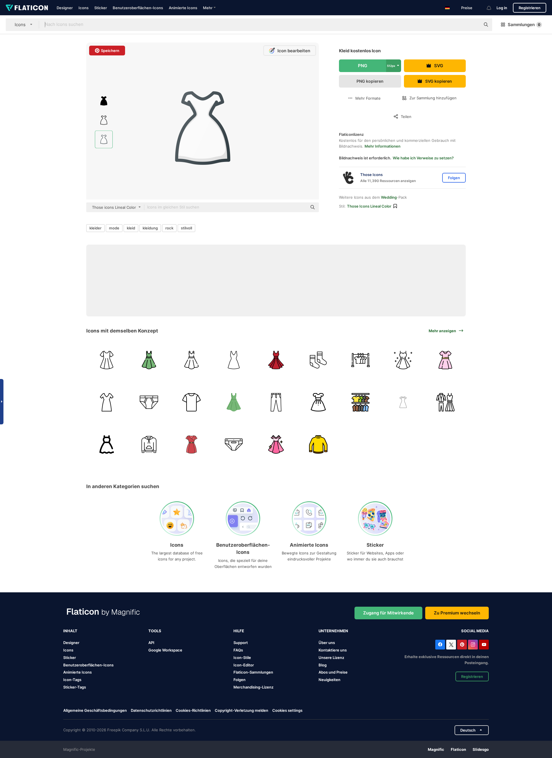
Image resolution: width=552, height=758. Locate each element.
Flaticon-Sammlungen (253, 672)
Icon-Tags (72, 679)
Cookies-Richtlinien (193, 710)
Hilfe (238, 631)
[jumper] (318, 444)
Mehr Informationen (382, 146)
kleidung (150, 228)
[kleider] (360, 360)
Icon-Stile (242, 657)
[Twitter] (451, 644)
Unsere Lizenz (331, 657)
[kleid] (107, 360)
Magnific (436, 749)
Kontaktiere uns (333, 650)
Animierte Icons (183, 7)
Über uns (327, 642)
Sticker (100, 7)
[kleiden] (360, 402)
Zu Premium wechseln (457, 613)
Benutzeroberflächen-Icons (138, 7)
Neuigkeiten (329, 679)
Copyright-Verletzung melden (241, 710)
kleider (95, 228)
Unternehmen (333, 631)
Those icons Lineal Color (369, 206)
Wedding (389, 197)
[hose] (276, 402)
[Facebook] (440, 644)
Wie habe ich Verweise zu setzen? (423, 158)
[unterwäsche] (149, 402)
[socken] (318, 360)
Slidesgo (481, 749)
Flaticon (458, 749)
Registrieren (529, 7)
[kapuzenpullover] (149, 444)
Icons (83, 7)
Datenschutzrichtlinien (151, 710)
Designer (65, 7)
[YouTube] (484, 644)
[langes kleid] (107, 402)
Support (240, 642)
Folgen (239, 679)
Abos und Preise (333, 672)
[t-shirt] (191, 402)
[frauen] (403, 402)
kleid (131, 228)
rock (169, 228)
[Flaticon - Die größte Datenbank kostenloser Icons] (27, 8)
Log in (502, 7)
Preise (466, 7)
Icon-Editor (243, 665)
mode (114, 228)
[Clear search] (473, 24)
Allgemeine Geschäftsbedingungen (95, 710)
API (151, 642)
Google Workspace (165, 650)
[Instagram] (473, 644)
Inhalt (70, 631)
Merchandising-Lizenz (253, 687)
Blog (323, 665)
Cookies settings (287, 710)
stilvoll (186, 228)
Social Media (475, 631)
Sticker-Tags (74, 687)
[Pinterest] (462, 644)
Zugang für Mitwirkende (388, 613)
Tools (154, 631)
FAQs (238, 650)
